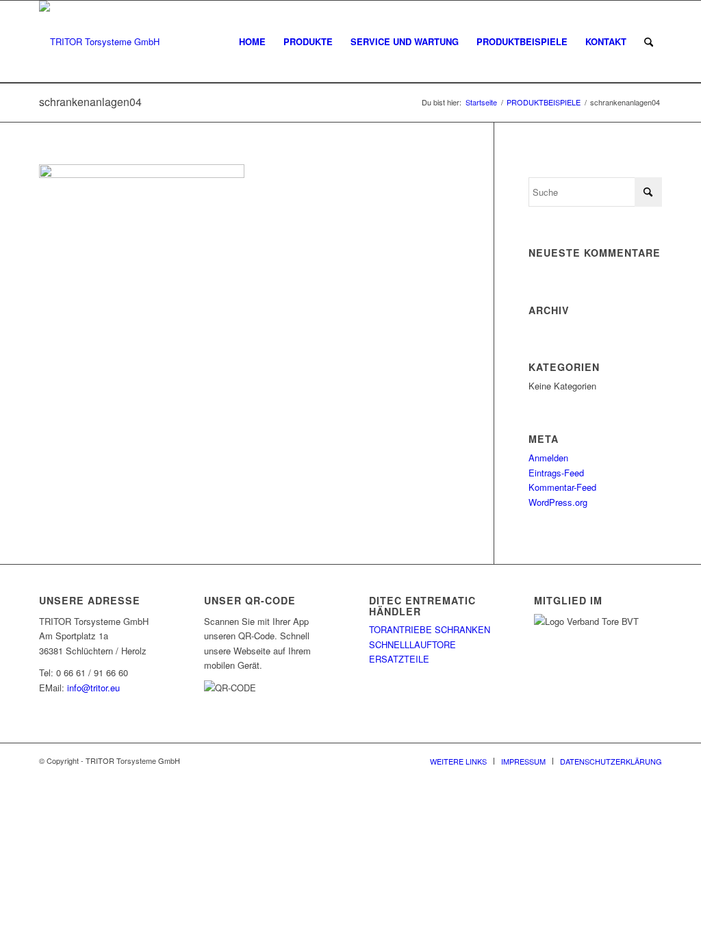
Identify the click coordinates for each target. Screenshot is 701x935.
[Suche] (648, 42)
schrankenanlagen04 (90, 102)
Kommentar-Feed (562, 487)
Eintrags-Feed (556, 472)
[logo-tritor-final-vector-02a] (99, 42)
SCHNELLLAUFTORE (412, 644)
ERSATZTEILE (399, 658)
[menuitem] (252, 42)
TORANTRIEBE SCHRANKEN (429, 629)
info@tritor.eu (93, 687)
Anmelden (548, 457)
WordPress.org (557, 502)
